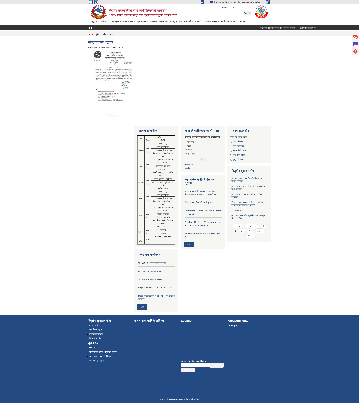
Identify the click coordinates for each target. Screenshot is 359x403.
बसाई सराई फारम (239, 155)
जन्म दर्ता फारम (238, 141)
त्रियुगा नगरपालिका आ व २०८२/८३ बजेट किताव (155, 288)
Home (90, 34)
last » (249, 235)
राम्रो (189, 146)
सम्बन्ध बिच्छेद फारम (240, 150)
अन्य (142, 307)
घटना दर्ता (93, 325)
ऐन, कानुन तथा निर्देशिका (100, 356)
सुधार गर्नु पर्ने (191, 154)
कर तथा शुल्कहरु (96, 361)
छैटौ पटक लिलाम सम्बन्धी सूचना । (308, 28)
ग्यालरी (198, 21)
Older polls (188, 165)
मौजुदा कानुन (211, 21)
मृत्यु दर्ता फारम (238, 159)
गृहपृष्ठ (94, 21)
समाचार (92, 347)
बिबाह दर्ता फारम (238, 146)
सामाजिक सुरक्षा (95, 329)
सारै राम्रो (190, 142)
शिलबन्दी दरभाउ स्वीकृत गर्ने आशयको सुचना (271, 28)
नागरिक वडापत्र (228, 21)
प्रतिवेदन (141, 21)
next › (259, 231)
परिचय (104, 21)
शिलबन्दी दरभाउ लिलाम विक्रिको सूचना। (199, 202)
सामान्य (189, 150)
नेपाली (235, 8)
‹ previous (251, 226)
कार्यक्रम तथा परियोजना (122, 21)
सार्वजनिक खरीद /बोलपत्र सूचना (103, 352)
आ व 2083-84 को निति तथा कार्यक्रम (152, 263)
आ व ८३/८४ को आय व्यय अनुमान (150, 271)
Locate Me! (217, 365)
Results (187, 168)
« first (237, 226)
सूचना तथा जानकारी (182, 21)
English (225, 8)
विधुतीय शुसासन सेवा (159, 21)
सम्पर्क (242, 21)
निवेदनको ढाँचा (95, 338)
